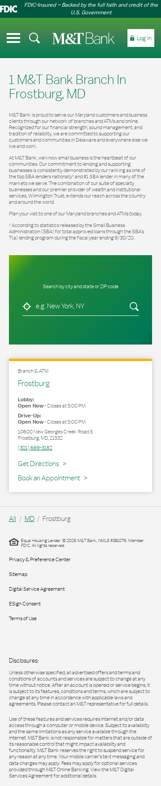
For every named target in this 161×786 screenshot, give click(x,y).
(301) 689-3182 (35, 447)
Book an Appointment (49, 478)
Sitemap (18, 574)
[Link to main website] (83, 38)
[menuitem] (34, 38)
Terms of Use (23, 618)
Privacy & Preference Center (40, 559)
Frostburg (34, 383)
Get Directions (42, 463)
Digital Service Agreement (37, 589)
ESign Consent (25, 603)
